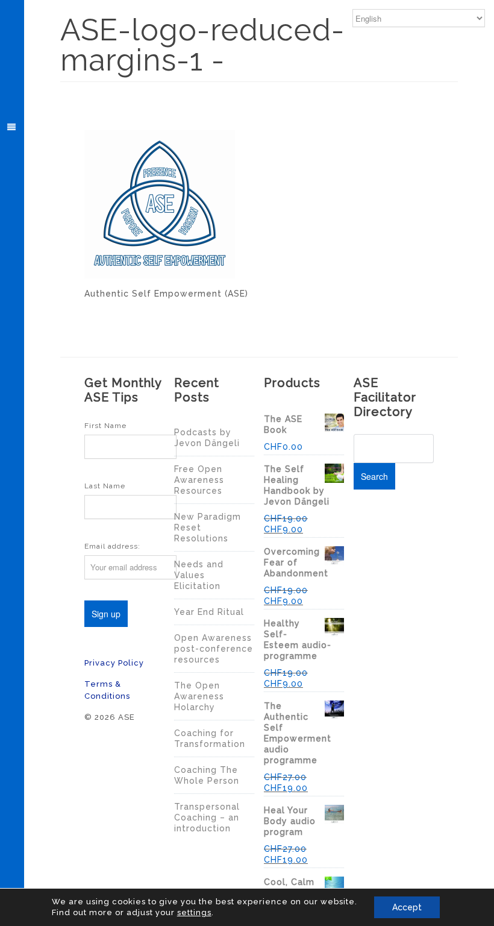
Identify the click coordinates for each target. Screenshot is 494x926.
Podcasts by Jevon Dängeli (207, 437)
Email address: (112, 546)
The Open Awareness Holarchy (199, 696)
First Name (105, 425)
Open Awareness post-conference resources (213, 648)
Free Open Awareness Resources (199, 480)
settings (194, 912)
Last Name (104, 486)
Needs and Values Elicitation (199, 575)
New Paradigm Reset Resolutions (207, 527)
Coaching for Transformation (209, 738)
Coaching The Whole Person (206, 775)
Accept (407, 907)
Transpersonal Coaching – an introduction (207, 817)
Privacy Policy (114, 662)
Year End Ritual (209, 612)
